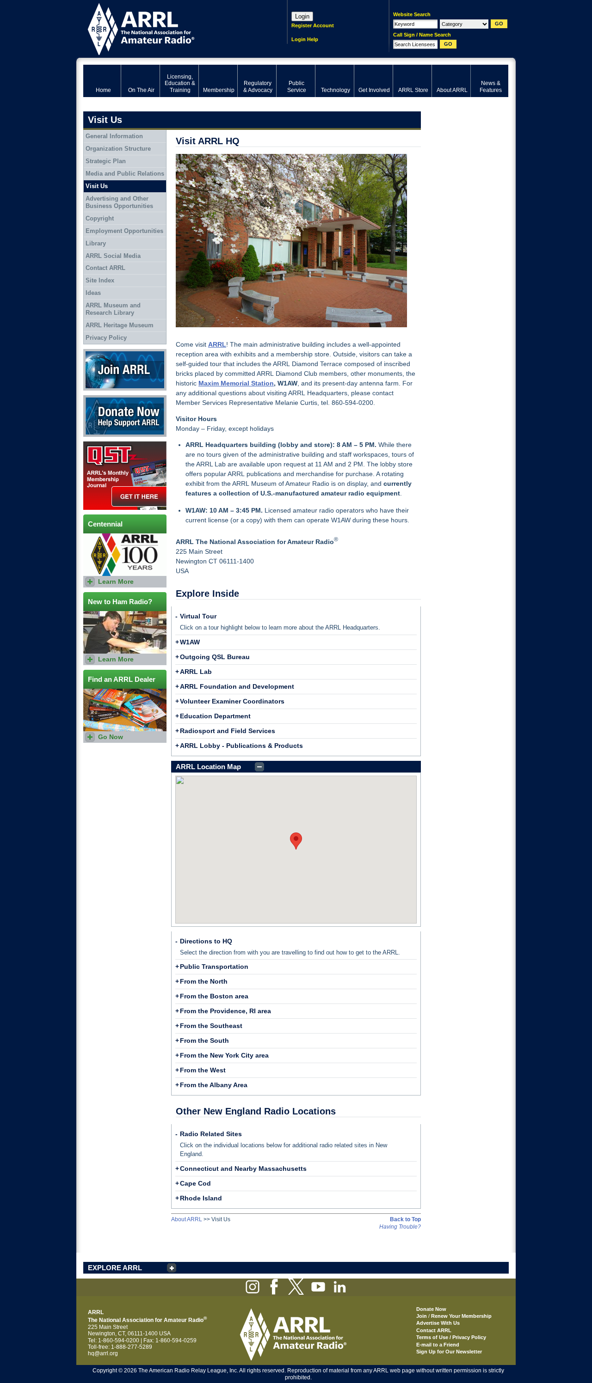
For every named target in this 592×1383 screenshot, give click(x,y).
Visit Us (97, 186)
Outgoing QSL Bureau (215, 657)
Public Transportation (214, 966)
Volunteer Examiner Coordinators (232, 701)
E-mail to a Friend (437, 1344)
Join (421, 1316)
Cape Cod (195, 1183)
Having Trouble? (400, 1227)
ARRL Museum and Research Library (113, 309)
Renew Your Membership (461, 1316)
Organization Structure (118, 148)
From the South (204, 1040)
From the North (204, 981)
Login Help (304, 39)
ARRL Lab (196, 671)
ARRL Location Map (208, 767)
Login (302, 16)
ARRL (173, 28)
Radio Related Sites (211, 1134)
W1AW (190, 642)
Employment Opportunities (124, 230)
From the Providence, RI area (225, 1011)
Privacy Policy (106, 337)
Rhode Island (201, 1198)
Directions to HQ (206, 941)
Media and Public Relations (125, 173)
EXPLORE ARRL (115, 1268)
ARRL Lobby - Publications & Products (241, 745)
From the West (203, 1070)
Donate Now (99, 398)
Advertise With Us (438, 1323)
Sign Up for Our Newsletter (449, 1351)
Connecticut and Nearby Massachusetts (243, 1168)
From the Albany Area (213, 1085)
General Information (114, 136)
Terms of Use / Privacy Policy (451, 1337)
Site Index (100, 280)
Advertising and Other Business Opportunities (119, 202)
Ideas (93, 292)
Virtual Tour (198, 616)
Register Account (312, 25)
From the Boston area (214, 996)
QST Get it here (102, 444)
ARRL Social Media (113, 255)
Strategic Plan (106, 161)
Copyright (100, 218)
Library (96, 243)
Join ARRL (96, 352)
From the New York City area (224, 1055)
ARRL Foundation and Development (237, 686)
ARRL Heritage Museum (120, 325)
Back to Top (405, 1219)
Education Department (215, 716)
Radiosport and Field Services (227, 730)
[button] (296, 841)
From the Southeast (211, 1025)
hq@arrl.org (103, 1353)
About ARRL (186, 1219)
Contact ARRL (105, 267)
